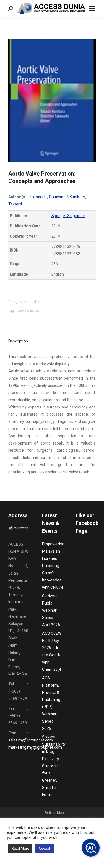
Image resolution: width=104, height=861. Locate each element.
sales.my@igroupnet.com (30, 740)
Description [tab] (18, 341)
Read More (20, 848)
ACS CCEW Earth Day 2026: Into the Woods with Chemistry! (51, 651)
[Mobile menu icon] (92, 8)
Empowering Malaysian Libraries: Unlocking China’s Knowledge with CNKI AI (53, 566)
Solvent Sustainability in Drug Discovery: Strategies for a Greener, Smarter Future (54, 766)
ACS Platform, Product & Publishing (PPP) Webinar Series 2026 (51, 703)
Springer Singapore (68, 216)
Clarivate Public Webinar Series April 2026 (51, 610)
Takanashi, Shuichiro (47, 197)
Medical (30, 302)
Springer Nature (28, 310)
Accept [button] (44, 848)
